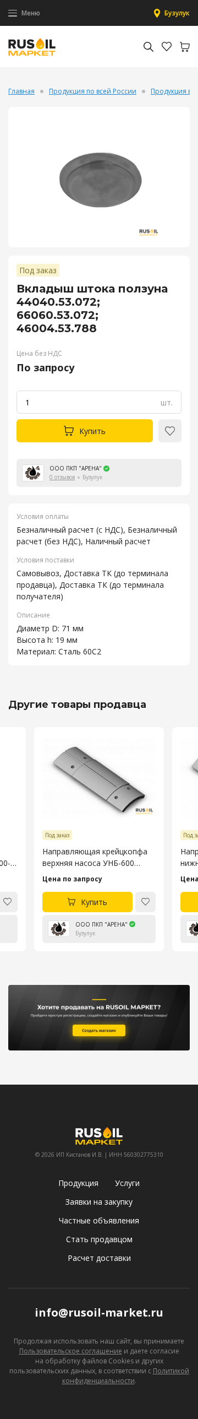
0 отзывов (62, 477)
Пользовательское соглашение (70, 1351)
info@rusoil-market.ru (99, 1312)
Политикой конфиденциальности (125, 1375)
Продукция (78, 1183)
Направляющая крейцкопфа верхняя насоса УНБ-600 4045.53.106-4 (94, 857)
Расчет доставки (99, 1258)
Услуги (127, 1183)
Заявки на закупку (99, 1201)
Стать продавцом (99, 1239)
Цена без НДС (39, 353)
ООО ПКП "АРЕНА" (76, 468)
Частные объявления (99, 1220)
